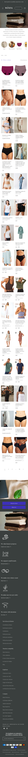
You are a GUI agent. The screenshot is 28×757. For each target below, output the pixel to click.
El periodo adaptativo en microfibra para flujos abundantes (20, 456)
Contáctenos (5, 631)
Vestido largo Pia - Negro (6, 404)
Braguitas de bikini (6, 135)
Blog (4, 664)
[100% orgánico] (3, 202)
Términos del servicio (15, 752)
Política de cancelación (19, 754)
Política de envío (24, 752)
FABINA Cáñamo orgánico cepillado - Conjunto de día (20, 136)
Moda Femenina (6, 697)
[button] (2, 8)
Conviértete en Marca (7, 625)
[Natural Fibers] (3, 119)
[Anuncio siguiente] (25, 1)
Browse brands (4, 563)
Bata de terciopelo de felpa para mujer (20, 243)
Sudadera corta (18, 217)
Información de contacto (9, 754)
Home (2, 55)
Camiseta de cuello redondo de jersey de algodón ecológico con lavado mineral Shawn (7, 378)
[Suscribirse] (23, 738)
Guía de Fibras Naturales (8, 685)
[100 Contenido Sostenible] (16, 119)
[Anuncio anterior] (2, 1)
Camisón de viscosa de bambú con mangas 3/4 (7, 268)
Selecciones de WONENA (8, 719)
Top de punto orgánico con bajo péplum (7, 218)
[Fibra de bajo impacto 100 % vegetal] (3, 360)
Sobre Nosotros (6, 652)
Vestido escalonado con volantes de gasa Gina (7, 322)
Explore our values (5, 546)
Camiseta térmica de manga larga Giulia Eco (20, 295)
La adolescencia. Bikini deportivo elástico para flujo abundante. (6, 82)
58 (19, 469)
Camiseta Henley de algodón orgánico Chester (20, 377)
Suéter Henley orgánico (5, 243)
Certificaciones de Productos (9, 688)
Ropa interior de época (8, 709)
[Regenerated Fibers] (3, 333)
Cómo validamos (6, 655)
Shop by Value (14, 503)
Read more (3, 580)
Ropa (6, 55)
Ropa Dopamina (6, 706)
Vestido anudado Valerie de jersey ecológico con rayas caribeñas (6, 350)
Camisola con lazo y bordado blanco (19, 404)
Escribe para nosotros (7, 628)
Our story (3, 614)
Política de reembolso (21, 750)
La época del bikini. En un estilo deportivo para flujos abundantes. (20, 109)
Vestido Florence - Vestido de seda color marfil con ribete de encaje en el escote (20, 163)
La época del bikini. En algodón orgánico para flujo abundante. (20, 430)
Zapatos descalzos (7, 703)
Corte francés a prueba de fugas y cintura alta (19, 269)
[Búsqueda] (21, 8)
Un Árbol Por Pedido (7, 661)
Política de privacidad (7, 640)
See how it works (5, 597)
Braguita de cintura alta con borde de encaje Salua (6, 192)
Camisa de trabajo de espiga (7, 429)
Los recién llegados (7, 716)
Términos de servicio (7, 643)
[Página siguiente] (23, 469)
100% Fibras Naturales (8, 712)
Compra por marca (7, 673)
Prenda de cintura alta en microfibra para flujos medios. (19, 81)
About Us (14, 507)
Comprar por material (7, 679)
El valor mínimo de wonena (9, 658)
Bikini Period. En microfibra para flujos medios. (7, 456)
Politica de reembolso (7, 637)
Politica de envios (6, 634)
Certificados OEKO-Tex (7, 700)
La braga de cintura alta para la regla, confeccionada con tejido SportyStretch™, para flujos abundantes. (7, 164)
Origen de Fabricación (7, 682)
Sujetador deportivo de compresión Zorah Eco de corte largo (7, 295)
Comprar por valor (7, 676)
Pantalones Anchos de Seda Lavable (20, 192)
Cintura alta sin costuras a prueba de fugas (7, 109)
